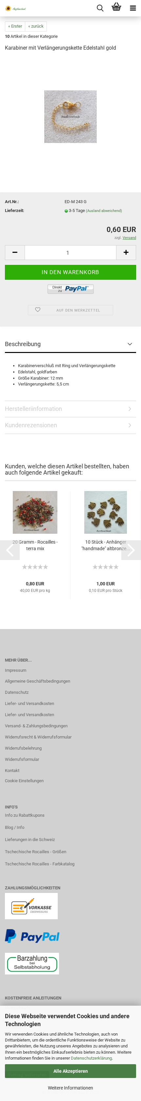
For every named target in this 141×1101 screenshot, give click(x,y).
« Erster (15, 26)
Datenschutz (17, 692)
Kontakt (12, 770)
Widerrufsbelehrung (23, 748)
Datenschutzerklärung (91, 1058)
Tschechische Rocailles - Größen (35, 851)
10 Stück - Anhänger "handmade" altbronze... (105, 545)
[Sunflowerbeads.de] (13, 8)
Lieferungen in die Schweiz (30, 839)
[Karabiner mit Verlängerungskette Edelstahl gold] (70, 106)
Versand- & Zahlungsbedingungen (36, 725)
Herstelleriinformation (33, 408)
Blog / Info (14, 827)
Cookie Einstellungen (24, 780)
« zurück (36, 26)
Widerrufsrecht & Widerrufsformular (38, 737)
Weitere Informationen (70, 1087)
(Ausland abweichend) (104, 211)
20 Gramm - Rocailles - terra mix (35, 545)
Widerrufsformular (22, 759)
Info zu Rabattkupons (25, 815)
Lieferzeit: (14, 210)
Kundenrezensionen (31, 425)
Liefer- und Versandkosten (29, 703)
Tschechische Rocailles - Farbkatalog (39, 863)
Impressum (15, 670)
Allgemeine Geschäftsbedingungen (37, 681)
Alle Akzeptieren (70, 1071)
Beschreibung (23, 343)
